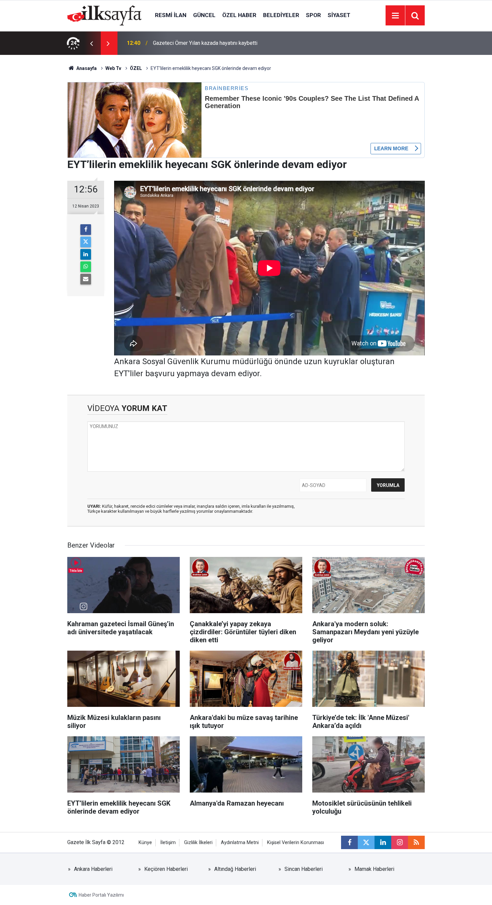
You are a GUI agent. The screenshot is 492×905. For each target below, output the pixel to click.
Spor (313, 15)
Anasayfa (86, 68)
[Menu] (395, 15)
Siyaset (339, 15)
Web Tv (113, 68)
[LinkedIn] (85, 254)
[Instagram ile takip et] (399, 842)
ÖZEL (136, 68)
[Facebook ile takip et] (349, 842)
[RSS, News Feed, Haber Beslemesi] (416, 842)
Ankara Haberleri (93, 869)
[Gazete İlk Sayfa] (104, 15)
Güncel (204, 15)
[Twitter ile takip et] (366, 842)
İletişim (168, 842)
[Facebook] (85, 229)
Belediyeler (281, 15)
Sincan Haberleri (303, 869)
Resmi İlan (170, 15)
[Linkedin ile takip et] (383, 842)
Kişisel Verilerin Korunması (295, 842)
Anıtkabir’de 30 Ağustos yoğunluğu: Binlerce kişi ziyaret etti (222, 43)
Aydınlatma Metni (240, 842)
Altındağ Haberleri (235, 869)
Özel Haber (239, 15)
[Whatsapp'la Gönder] (85, 266)
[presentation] (91, 43)
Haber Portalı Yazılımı (101, 895)
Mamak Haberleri (374, 869)
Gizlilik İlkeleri (198, 842)
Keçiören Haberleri (166, 869)
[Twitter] (85, 242)
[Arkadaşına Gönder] (85, 279)
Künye (145, 842)
